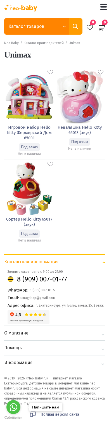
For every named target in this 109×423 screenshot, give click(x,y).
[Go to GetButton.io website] (13, 417)
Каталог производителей (44, 43)
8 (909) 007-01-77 (42, 279)
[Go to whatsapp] (13, 407)
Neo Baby (11, 43)
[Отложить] (50, 72)
